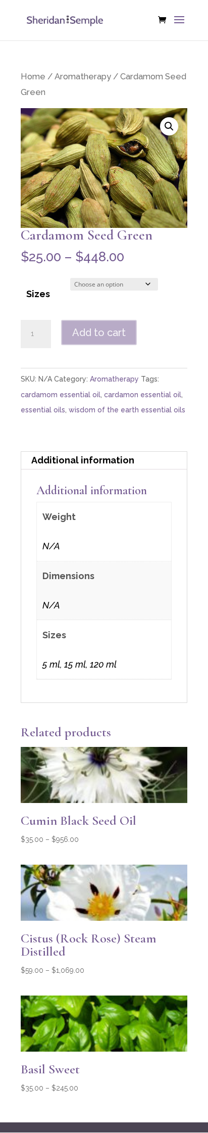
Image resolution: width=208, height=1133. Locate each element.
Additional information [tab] (82, 460)
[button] (169, 126)
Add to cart (99, 332)
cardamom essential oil (60, 395)
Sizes (38, 294)
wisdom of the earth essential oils (127, 410)
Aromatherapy (83, 76)
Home (33, 76)
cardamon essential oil (142, 395)
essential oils (43, 410)
